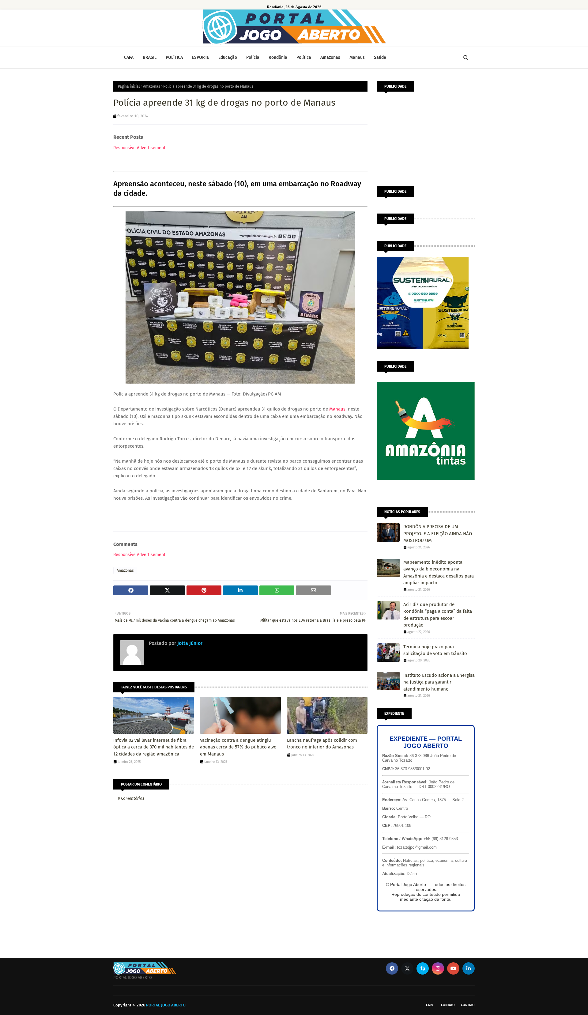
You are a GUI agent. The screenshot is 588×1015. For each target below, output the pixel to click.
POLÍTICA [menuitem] (174, 57)
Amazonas (151, 86)
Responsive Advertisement (139, 147)
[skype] (423, 968)
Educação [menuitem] (227, 57)
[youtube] (453, 968)
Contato (448, 1005)
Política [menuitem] (303, 57)
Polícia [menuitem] (252, 57)
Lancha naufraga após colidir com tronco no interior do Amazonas (322, 743)
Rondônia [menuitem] (278, 57)
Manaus (337, 409)
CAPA (429, 1005)
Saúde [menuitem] (380, 57)
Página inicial (129, 86)
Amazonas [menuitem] (330, 57)
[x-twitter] (407, 968)
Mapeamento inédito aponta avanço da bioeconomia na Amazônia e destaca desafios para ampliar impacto (438, 572)
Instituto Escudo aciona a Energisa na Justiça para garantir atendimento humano (439, 682)
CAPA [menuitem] (129, 57)
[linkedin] (468, 968)
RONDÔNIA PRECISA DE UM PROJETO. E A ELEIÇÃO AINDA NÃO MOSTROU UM (437, 533)
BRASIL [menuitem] (149, 57)
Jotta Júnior (189, 643)
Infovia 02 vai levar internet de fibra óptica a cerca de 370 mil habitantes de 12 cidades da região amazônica (153, 747)
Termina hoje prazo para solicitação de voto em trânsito (435, 650)
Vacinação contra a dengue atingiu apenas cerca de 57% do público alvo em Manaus (238, 747)
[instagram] (438, 968)
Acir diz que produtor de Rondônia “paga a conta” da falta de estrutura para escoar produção (437, 615)
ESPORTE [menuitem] (200, 57)
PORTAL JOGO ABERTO (166, 1005)
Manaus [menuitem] (357, 57)
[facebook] (392, 968)
